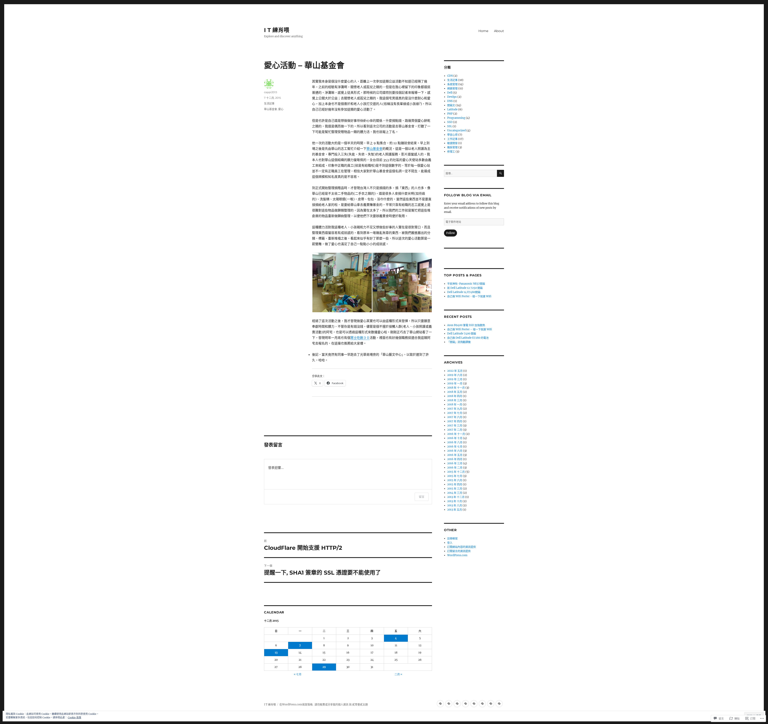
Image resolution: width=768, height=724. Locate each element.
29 (324, 667)
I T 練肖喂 (276, 30)
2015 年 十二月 (456, 471)
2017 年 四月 (454, 421)
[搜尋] (500, 173)
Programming (456, 118)
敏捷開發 (452, 143)
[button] (342, 282)
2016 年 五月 (454, 455)
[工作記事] (440, 703)
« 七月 (297, 674)
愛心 (280, 109)
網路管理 (452, 88)
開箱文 (451, 105)
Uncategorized (456, 130)
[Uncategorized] (499, 703)
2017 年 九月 (454, 408)
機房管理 (452, 147)
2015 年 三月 (454, 488)
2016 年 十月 (454, 438)
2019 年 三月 (454, 379)
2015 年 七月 (454, 476)
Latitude (452, 109)
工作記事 (452, 139)
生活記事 (269, 103)
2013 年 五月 (454, 509)
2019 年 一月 (454, 383)
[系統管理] (490, 703)
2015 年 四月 (454, 484)
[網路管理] (482, 703)
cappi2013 (270, 92)
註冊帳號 (452, 538)
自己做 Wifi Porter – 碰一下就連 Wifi (469, 329)
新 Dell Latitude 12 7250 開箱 (465, 288)
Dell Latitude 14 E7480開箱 (463, 292)
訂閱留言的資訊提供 (459, 551)
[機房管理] (473, 703)
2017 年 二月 (454, 429)
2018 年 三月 (454, 400)
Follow (450, 233)
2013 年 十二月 (456, 497)
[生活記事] (448, 703)
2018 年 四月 (454, 396)
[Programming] (465, 703)
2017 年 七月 (454, 413)
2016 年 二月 (454, 467)
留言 (421, 496)
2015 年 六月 (454, 480)
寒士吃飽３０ (360, 338)
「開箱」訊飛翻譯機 (459, 342)
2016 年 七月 (454, 446)
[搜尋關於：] (470, 173)
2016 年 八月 (454, 442)
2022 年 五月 (455, 371)
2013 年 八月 (454, 505)
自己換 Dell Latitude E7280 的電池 (468, 337)
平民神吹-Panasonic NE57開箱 (466, 283)
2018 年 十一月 (456, 387)
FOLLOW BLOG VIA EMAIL (468, 195)
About (499, 31)
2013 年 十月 (454, 501)
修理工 (451, 151)
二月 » (398, 674)
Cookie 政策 (74, 717)
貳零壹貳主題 (360, 704)
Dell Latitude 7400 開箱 (461, 333)
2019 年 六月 (454, 375)
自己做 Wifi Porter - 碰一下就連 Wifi (469, 296)
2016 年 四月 (454, 459)
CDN (450, 76)
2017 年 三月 (454, 425)
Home (483, 31)
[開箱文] (457, 703)
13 (276, 652)
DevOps (452, 97)
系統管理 (452, 84)
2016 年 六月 (454, 450)
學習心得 (452, 134)
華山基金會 (374, 149)
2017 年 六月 (454, 417)
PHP (450, 113)
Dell (449, 92)
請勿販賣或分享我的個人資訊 (331, 704)
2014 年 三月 (454, 492)
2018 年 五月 (454, 392)
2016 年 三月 (454, 463)
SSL (449, 126)
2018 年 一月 (454, 404)
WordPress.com (457, 555)
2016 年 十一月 (456, 434)
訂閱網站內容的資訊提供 (461, 547)
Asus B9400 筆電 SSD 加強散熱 (466, 325)
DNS (450, 101)
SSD (449, 122)
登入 (449, 542)
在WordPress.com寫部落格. (296, 704)
